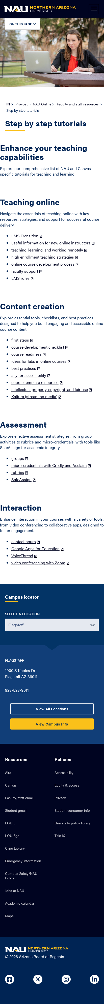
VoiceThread (22, 556)
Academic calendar (19, 903)
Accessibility (64, 772)
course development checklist (37, 347)
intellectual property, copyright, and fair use (49, 389)
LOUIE (10, 822)
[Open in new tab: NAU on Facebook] (9, 979)
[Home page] (40, 9)
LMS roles (20, 278)
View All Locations (52, 708)
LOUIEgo (12, 835)
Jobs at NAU (14, 890)
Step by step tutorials (46, 124)
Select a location (22, 613)
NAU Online (42, 103)
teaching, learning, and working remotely (47, 250)
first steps (20, 340)
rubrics (17, 472)
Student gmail (15, 810)
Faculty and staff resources (78, 103)
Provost (21, 103)
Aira (8, 772)
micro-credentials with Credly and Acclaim (49, 465)
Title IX (60, 835)
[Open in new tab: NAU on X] (37, 979)
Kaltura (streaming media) (34, 396)
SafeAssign (21, 479)
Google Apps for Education (35, 548)
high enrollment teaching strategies (42, 257)
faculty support (24, 271)
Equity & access (67, 785)
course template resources (35, 382)
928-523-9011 (17, 690)
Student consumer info (72, 810)
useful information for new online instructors (51, 243)
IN (8, 103)
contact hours (23, 541)
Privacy (60, 797)
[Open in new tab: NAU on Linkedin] (94, 979)
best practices (23, 368)
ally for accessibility (28, 375)
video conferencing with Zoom (38, 563)
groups (17, 458)
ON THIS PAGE (21, 23)
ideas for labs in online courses (38, 361)
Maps (9, 915)
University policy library (73, 822)
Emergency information (23, 860)
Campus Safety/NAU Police (21, 875)
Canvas (11, 785)
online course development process (42, 264)
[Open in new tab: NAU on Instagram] (66, 979)
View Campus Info (52, 724)
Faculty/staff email (19, 797)
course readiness (26, 354)
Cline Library (15, 848)
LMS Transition (24, 236)
